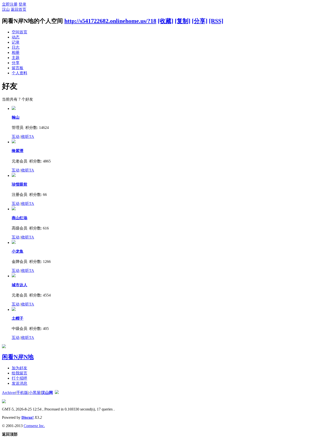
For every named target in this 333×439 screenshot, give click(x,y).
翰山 (16, 117)
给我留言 (19, 373)
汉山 (6, 9)
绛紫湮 (17, 151)
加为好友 (19, 368)
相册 (16, 52)
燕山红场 (19, 218)
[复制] (182, 21)
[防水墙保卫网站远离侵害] (57, 393)
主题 (16, 58)
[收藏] (165, 21)
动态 (16, 37)
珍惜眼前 (19, 184)
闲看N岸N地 (18, 357)
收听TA (27, 136)
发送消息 (19, 383)
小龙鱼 (17, 251)
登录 (22, 4)
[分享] (199, 21)
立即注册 (10, 4)
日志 (16, 47)
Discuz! (27, 417)
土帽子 (17, 318)
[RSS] (216, 21)
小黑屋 (34, 393)
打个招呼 (19, 378)
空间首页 (19, 32)
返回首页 (18, 9)
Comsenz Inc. (34, 426)
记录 (16, 42)
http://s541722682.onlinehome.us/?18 (110, 21)
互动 (16, 136)
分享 (16, 63)
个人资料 (19, 73)
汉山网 (47, 393)
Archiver (9, 393)
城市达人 (19, 285)
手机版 (22, 393)
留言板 (17, 68)
